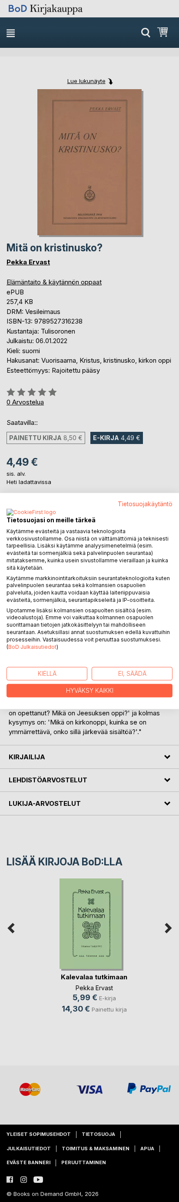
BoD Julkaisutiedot (32, 646)
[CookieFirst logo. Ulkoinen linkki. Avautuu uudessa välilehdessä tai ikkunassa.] (31, 512)
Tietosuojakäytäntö (145, 504)
